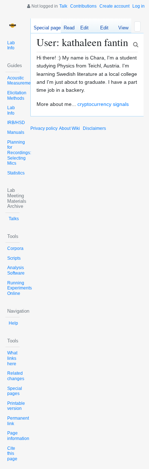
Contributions (83, 6)
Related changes (15, 376)
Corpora (15, 248)
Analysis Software (16, 270)
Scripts (14, 258)
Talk (63, 6)
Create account (114, 6)
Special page (47, 27)
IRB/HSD (16, 122)
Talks (14, 218)
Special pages (14, 391)
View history (121, 29)
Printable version (16, 406)
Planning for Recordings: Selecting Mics (19, 153)
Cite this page (12, 453)
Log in (138, 6)
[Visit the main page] (12, 25)
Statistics (16, 173)
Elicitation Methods (16, 95)
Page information (18, 436)
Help (13, 323)
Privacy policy (44, 128)
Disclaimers (94, 128)
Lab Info (11, 45)
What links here (12, 358)
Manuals (15, 132)
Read (69, 27)
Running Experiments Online (19, 288)
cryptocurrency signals (103, 104)
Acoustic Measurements (22, 80)
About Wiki (69, 128)
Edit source (101, 29)
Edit (84, 27)
